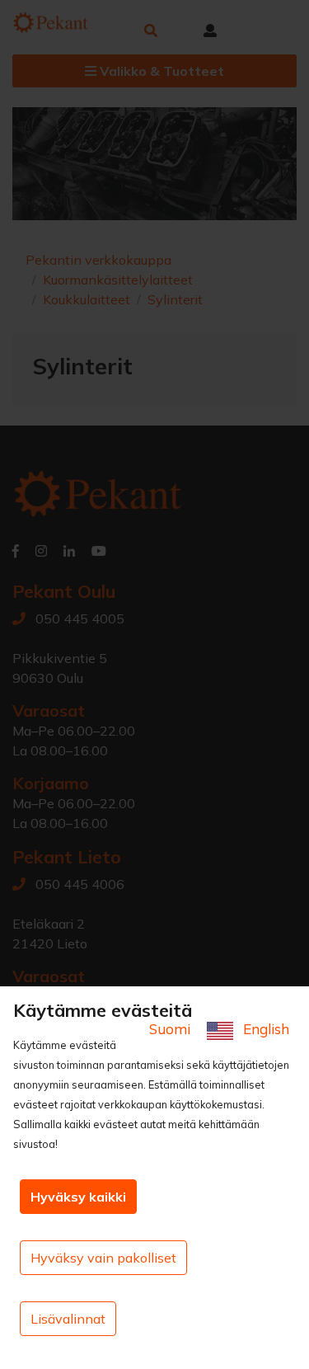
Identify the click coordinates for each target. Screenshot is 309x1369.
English (264, 1028)
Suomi (171, 1028)
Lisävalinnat (67, 1318)
